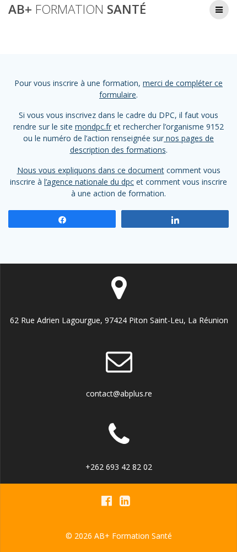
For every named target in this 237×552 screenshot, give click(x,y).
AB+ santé (77, 9)
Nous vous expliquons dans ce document (90, 170)
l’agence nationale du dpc (89, 181)
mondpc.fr (93, 126)
